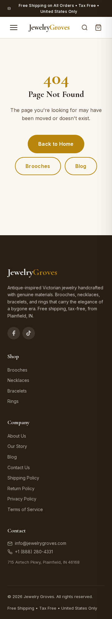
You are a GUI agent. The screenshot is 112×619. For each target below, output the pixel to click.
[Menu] (13, 27)
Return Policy (21, 488)
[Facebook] (13, 333)
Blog (80, 166)
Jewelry (49, 27)
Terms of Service (25, 509)
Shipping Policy (23, 477)
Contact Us (18, 467)
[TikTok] (28, 333)
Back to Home (56, 144)
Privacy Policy (21, 498)
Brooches (38, 166)
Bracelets (17, 390)
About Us (16, 436)
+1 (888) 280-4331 (34, 551)
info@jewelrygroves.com (40, 543)
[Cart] (98, 27)
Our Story (17, 446)
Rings (13, 401)
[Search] (84, 27)
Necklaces (18, 380)
